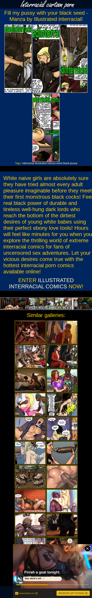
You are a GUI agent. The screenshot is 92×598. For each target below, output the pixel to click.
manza (51, 163)
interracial (28, 163)
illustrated (41, 163)
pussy (73, 163)
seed (59, 163)
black (66, 163)
